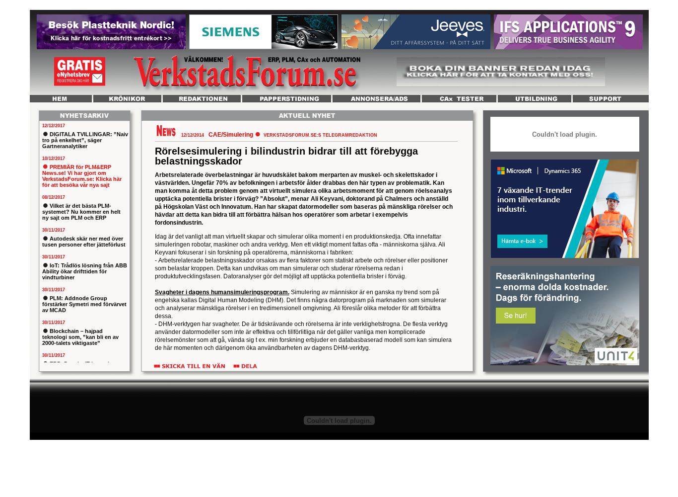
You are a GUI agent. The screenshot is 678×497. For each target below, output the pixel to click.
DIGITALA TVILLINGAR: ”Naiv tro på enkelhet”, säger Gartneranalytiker (85, 140)
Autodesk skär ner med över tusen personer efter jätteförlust (84, 242)
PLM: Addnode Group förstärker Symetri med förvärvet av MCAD (84, 304)
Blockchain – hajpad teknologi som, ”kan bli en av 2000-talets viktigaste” (80, 337)
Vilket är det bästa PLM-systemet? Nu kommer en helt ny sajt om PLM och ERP (81, 212)
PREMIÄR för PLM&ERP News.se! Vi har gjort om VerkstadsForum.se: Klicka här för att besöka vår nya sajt (82, 176)
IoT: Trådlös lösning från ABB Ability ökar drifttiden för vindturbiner (84, 271)
